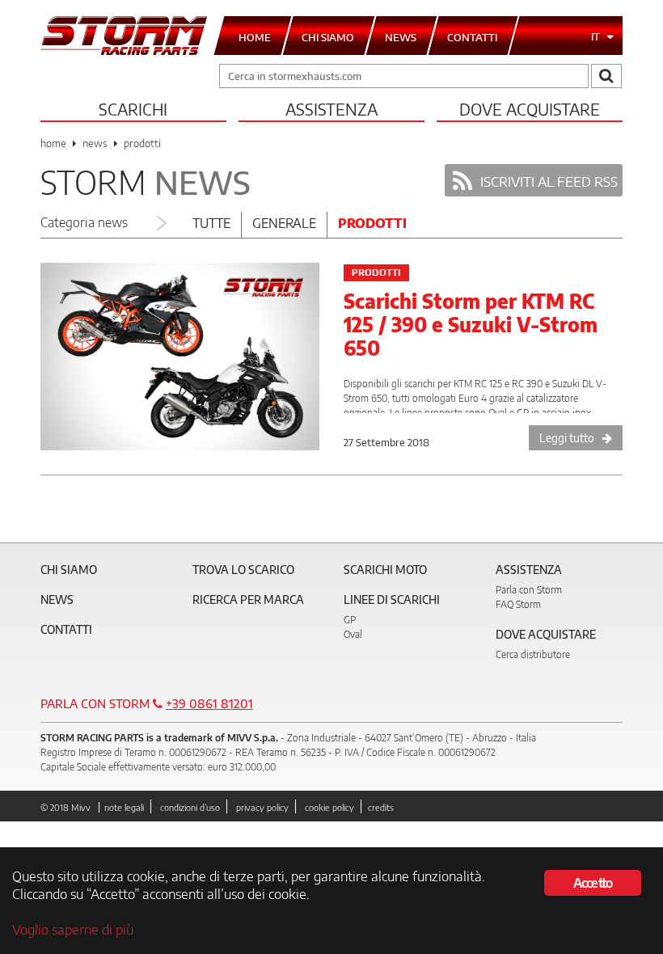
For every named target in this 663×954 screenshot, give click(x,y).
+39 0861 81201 (209, 703)
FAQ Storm (518, 604)
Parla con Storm (529, 590)
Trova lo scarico (243, 569)
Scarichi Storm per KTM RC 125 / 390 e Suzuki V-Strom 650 (471, 324)
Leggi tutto (566, 438)
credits (381, 807)
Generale (284, 223)
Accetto (592, 883)
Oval (353, 634)
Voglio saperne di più (72, 929)
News (57, 599)
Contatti (66, 629)
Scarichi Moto (385, 569)
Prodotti (372, 223)
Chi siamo (68, 569)
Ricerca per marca (248, 599)
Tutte (211, 223)
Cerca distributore (533, 654)
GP (350, 620)
